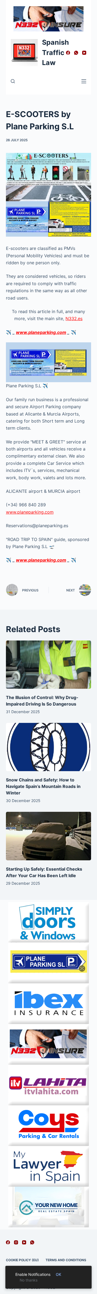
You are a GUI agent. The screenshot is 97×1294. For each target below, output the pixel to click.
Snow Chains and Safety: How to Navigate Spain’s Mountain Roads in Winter (43, 786)
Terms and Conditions (66, 1260)
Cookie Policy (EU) (22, 1260)
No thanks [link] (29, 1280)
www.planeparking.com (41, 332)
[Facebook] (68, 53)
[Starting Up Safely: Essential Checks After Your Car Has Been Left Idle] (48, 836)
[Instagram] (16, 1242)
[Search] (13, 81)
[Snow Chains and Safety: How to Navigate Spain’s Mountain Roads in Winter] (48, 747)
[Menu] (83, 81)
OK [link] (58, 1274)
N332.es (73, 318)
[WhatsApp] (76, 53)
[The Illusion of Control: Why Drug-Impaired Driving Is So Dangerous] (48, 664)
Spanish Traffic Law (55, 52)
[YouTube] (84, 53)
